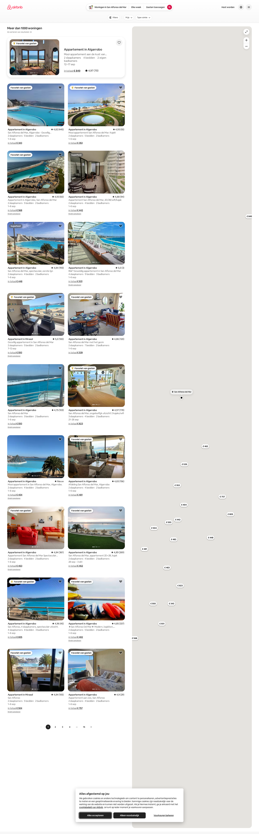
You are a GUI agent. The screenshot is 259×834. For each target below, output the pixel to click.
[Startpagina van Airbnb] (14, 7)
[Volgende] (91, 727)
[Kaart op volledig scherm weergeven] (246, 32)
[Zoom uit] (246, 46)
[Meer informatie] (31, 32)
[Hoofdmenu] (249, 7)
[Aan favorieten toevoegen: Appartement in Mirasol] (60, 296)
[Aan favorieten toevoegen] (119, 42)
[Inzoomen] (246, 40)
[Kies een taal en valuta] (241, 7)
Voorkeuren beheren (164, 815)
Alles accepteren (95, 815)
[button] (72, 70)
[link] (41, 727)
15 (84, 727)
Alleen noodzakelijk (129, 815)
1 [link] (48, 727)
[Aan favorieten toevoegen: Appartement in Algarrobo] (60, 87)
